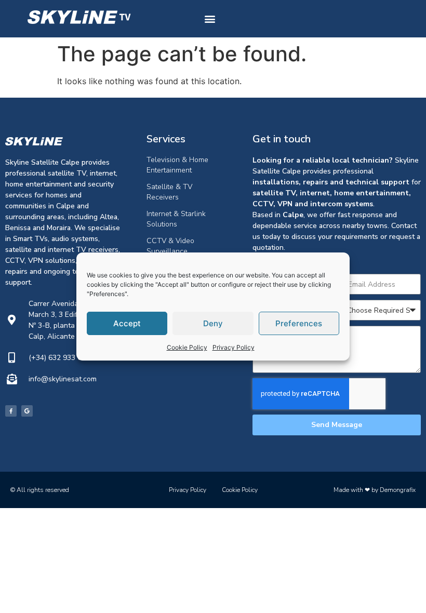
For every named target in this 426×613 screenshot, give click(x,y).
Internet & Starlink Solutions (176, 219)
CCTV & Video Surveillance (170, 246)
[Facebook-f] (11, 411)
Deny (213, 323)
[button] (209, 19)
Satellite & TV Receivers (169, 192)
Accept (127, 323)
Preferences (298, 323)
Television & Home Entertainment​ (177, 165)
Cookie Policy (187, 347)
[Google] (27, 411)
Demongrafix (398, 490)
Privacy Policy (233, 347)
